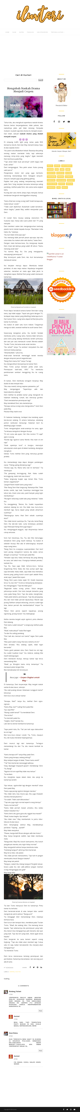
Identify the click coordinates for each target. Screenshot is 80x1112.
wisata (64, 187)
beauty (50, 165)
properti (71, 180)
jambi (68, 169)
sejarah (61, 184)
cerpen (12, 971)
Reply (40, 1011)
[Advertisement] (40, 54)
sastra (18, 971)
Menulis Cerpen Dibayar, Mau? (61, 151)
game (62, 169)
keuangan (60, 173)
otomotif (69, 176)
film (56, 169)
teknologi (51, 187)
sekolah (69, 184)
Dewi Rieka (13, 1033)
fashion (50, 169)
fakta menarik (67, 165)
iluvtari (17, 1016)
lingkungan (52, 176)
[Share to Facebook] (30, 967)
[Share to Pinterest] (37, 967)
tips (58, 187)
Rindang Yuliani (15, 991)
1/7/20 (10, 994)
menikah (60, 176)
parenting (51, 180)
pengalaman (61, 180)
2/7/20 (10, 1036)
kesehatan (51, 173)
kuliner (68, 173)
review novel (52, 184)
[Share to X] (33, 967)
